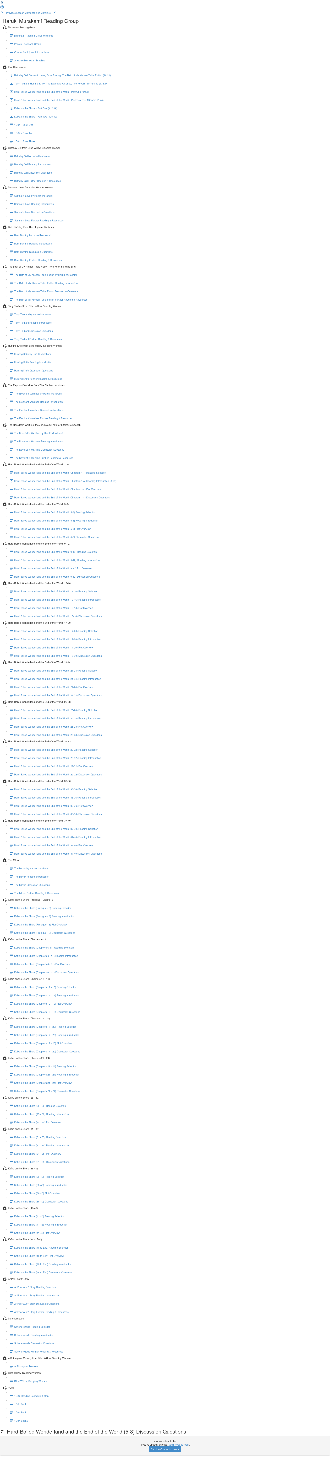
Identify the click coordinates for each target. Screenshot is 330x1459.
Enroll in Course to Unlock (165, 1449)
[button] (2, 3)
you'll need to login (179, 1444)
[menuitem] (2, 8)
